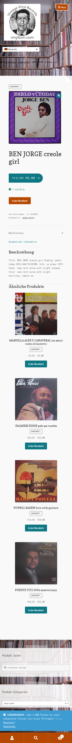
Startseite (9, 62)
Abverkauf (8, 722)
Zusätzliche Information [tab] (23, 242)
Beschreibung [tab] (16, 233)
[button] (58, 95)
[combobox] (36, 703)
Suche (36, 738)
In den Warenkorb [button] (36, 364)
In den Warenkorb (19, 200)
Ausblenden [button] (9, 726)
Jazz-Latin (24, 62)
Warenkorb (55, 735)
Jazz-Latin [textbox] (35, 703)
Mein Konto (12, 738)
